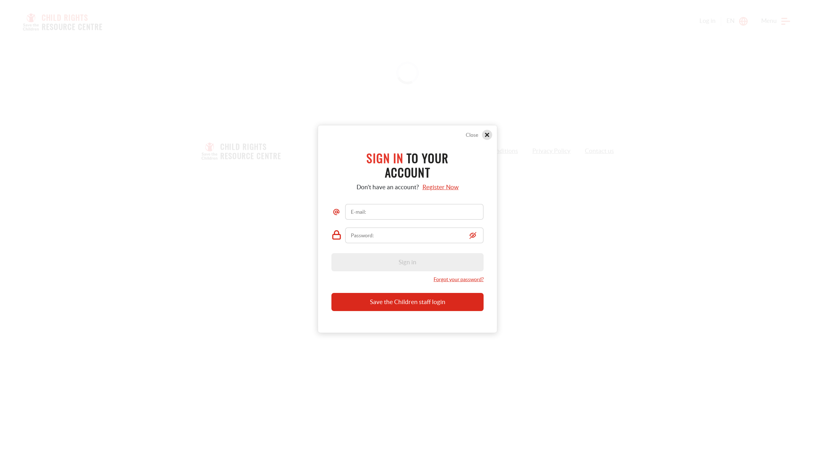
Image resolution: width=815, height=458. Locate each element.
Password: (362, 235)
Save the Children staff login (407, 302)
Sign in (407, 262)
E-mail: (358, 212)
